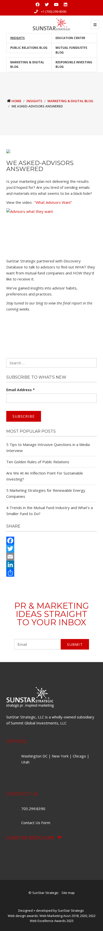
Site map (68, 892)
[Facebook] (51, 541)
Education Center (70, 38)
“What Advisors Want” (53, 202)
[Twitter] (51, 549)
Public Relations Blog (29, 48)
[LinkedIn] (51, 565)
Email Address (20, 389)
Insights (17, 38)
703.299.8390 (33, 808)
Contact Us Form (35, 822)
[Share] (51, 573)
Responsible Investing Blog (74, 64)
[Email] (51, 557)
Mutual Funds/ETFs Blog (71, 50)
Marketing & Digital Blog (27, 64)
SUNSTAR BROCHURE (30, 837)
